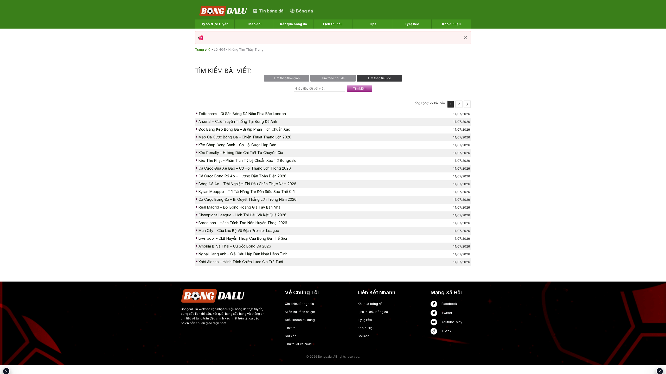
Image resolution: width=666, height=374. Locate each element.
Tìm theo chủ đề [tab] (333, 78)
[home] (223, 11)
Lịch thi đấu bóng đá (373, 312)
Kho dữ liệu (366, 328)
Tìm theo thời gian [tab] (287, 78)
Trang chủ (202, 49)
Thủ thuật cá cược (298, 344)
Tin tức (290, 328)
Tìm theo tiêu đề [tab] (379, 78)
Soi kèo (291, 336)
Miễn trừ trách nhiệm (300, 312)
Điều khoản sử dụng (300, 320)
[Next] (467, 104)
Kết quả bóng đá (370, 304)
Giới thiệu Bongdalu (299, 304)
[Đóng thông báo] (465, 37)
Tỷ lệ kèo (365, 320)
